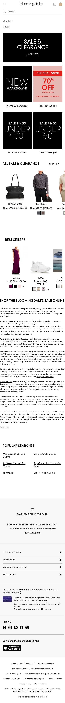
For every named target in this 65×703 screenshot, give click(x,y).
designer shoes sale (41, 389)
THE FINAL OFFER (48, 106)
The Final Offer (19, 417)
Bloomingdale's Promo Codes (32, 419)
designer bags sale (45, 377)
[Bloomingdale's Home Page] (32, 4)
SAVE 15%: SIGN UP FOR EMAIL (32, 514)
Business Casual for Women (14, 465)
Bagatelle (8, 472)
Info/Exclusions (33, 532)
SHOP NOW (32, 54)
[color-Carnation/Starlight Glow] (43, 289)
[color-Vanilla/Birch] (38, 289)
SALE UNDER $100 (17, 152)
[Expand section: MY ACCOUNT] (32, 559)
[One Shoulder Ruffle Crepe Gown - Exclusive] (16, 261)
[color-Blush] (19, 286)
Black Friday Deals (44, 472)
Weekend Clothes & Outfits (14, 455)
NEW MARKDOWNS (17, 106)
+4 (23, 286)
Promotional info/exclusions (27, 609)
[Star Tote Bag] (15, 186)
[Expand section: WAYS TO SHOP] (32, 574)
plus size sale (19, 334)
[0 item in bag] (60, 4)
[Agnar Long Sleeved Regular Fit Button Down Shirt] (41, 186)
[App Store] (12, 648)
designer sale (48, 311)
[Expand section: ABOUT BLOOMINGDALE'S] (32, 567)
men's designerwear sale (37, 346)
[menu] (4, 4)
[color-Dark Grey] (38, 213)
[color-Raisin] (10, 286)
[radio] (39, 213)
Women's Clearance (45, 454)
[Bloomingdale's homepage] (4, 21)
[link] (15, 206)
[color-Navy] (15, 286)
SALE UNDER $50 (48, 152)
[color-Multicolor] (43, 213)
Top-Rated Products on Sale (47, 465)
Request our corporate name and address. (32, 691)
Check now (46, 609)
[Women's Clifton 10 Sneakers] (40, 261)
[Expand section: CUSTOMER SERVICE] (32, 552)
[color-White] (34, 289)
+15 (47, 289)
